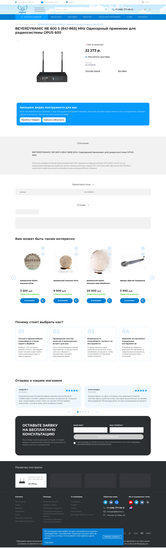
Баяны (17, 505)
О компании (76, 497)
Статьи (73, 508)
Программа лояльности (52, 508)
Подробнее (49, 542)
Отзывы (74, 505)
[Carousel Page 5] (88, 412)
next (97, 412)
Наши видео (76, 511)
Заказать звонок (108, 437)
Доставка (122, 71)
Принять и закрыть (112, 537)
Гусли (17, 515)
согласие (85, 442)
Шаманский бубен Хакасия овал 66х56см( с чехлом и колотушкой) (98, 283)
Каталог (19, 497)
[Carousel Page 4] (85, 412)
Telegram (72, 2)
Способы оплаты (92, 71)
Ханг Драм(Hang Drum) (24, 521)
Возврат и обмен (50, 505)
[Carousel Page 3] (83, 412)
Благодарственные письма (82, 515)
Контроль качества (50, 502)
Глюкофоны (20, 511)
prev (69, 412)
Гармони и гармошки (23, 518)
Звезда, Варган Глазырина (132, 280)
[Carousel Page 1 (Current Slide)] (78, 412)
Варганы (18, 508)
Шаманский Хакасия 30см (65, 280)
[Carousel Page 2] (80, 412)
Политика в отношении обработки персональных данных (53, 513)
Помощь (47, 497)
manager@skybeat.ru (51, 2)
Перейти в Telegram (30, 120)
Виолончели (20, 502)
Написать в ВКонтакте (54, 120)
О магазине (75, 502)
